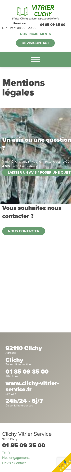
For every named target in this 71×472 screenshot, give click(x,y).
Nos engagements (35, 34)
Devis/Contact (35, 43)
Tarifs (6, 452)
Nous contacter (23, 231)
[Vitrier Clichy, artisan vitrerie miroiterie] (35, 10)
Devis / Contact (14, 463)
